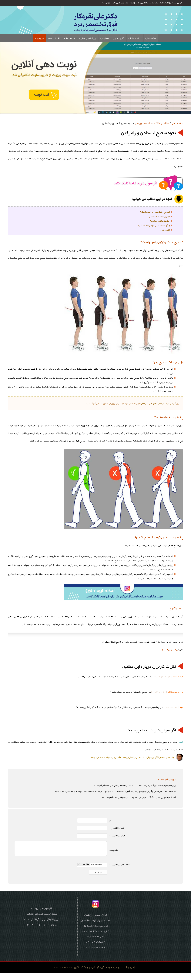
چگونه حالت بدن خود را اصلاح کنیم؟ (153, 225)
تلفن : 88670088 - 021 (110, 3)
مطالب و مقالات (134, 38)
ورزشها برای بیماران (87, 38)
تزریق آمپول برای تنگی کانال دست (41, 919)
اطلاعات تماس (54, 38)
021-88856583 (95, 941)
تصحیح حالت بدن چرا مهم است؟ (155, 211)
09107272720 (96, 936)
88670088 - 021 (169, 649)
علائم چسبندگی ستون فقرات (42, 913)
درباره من (104, 38)
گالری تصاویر (118, 38)
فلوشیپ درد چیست (41, 908)
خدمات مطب (69, 38)
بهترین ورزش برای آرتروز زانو (42, 924)
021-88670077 (95, 947)
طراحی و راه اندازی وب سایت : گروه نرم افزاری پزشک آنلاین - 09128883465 (95, 967)
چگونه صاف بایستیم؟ (160, 220)
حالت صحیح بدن (143, 123)
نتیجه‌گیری (165, 229)
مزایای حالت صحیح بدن (159, 216)
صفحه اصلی (150, 38)
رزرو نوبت (39, 38)
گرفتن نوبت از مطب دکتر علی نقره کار (158, 403)
